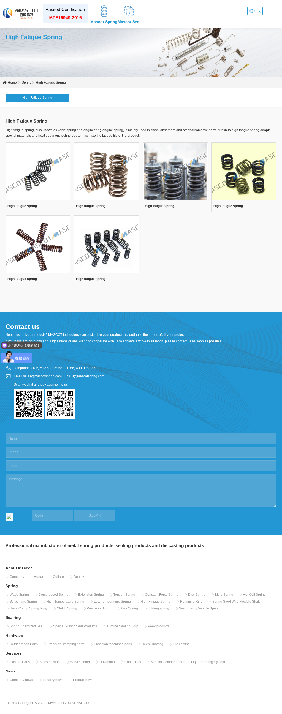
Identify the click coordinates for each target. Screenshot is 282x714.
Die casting (181, 644)
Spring (27, 82)
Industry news (53, 680)
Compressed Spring (54, 595)
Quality (79, 577)
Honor (38, 577)
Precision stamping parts (65, 644)
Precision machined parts (113, 644)
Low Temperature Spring (112, 601)
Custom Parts (20, 662)
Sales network (50, 662)
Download (107, 662)
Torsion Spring (124, 595)
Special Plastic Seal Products (75, 626)
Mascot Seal (129, 22)
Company (17, 577)
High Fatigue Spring (37, 98)
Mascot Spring (104, 22)
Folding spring (158, 608)
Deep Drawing (152, 644)
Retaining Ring (191, 601)
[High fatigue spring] (38, 171)
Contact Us (132, 662)
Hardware (14, 635)
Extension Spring (91, 595)
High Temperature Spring (65, 601)
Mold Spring (224, 595)
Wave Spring (19, 595)
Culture (58, 577)
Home (12, 82)
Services (13, 653)
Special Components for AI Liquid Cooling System (188, 662)
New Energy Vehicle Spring (199, 608)
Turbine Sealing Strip (122, 626)
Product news (83, 680)
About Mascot (19, 568)
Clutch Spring (67, 608)
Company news (21, 680)
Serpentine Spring (23, 601)
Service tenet (80, 662)
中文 (257, 11)
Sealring (13, 617)
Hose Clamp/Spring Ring (28, 608)
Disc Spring (196, 595)
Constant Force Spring (161, 595)
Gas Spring (129, 608)
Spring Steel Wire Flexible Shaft (236, 601)
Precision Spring (99, 608)
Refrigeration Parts (24, 644)
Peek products (158, 626)
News (11, 671)
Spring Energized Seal (27, 626)
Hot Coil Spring (254, 595)
